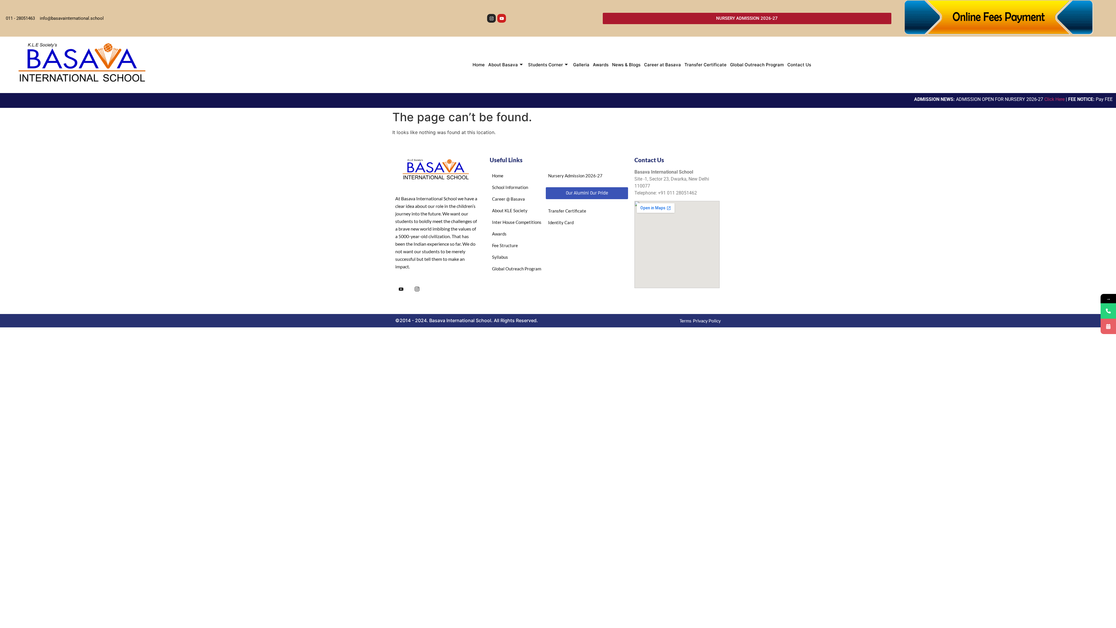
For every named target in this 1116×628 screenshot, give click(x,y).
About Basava (503, 64)
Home (479, 64)
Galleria (581, 64)
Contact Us (799, 64)
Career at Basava (662, 64)
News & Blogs (626, 64)
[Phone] (1108, 311)
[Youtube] (501, 18)
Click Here (1037, 99)
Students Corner (545, 64)
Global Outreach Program (757, 64)
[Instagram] (491, 18)
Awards (601, 64)
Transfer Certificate (705, 64)
